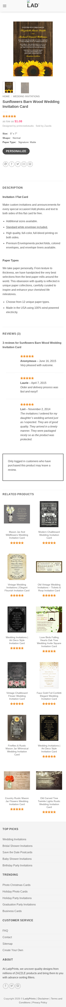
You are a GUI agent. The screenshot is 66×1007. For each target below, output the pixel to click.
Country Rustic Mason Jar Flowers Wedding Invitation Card (17, 801)
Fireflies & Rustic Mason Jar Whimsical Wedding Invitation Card (17, 750)
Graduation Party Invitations (19, 904)
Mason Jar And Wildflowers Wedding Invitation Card (17, 535)
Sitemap (8, 943)
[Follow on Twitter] (12, 986)
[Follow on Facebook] (5, 986)
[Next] (58, 49)
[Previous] (8, 49)
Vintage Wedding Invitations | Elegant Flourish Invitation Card (17, 587)
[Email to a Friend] (24, 164)
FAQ (5, 930)
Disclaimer (43, 998)
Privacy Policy (39, 1002)
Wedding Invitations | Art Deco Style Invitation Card (17, 640)
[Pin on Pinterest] (30, 164)
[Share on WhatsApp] (5, 164)
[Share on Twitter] (18, 164)
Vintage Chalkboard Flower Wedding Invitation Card (17, 696)
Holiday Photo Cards (15, 891)
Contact (7, 937)
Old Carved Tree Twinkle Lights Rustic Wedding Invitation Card (49, 802)
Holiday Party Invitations (17, 898)
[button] (5, 6)
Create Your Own (13, 950)
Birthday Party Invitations (17, 865)
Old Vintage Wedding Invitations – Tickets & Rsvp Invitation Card (49, 587)
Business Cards (12, 911)
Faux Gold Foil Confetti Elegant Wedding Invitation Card (49, 696)
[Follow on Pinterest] (18, 986)
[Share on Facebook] (12, 164)
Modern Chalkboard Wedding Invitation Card (49, 535)
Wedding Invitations (26, 96)
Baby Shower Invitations (17, 858)
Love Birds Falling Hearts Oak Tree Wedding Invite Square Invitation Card (49, 642)
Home (6, 96)
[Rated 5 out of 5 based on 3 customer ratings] (33, 116)
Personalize (16, 151)
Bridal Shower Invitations (17, 845)
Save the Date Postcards (17, 852)
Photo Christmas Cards (16, 885)
